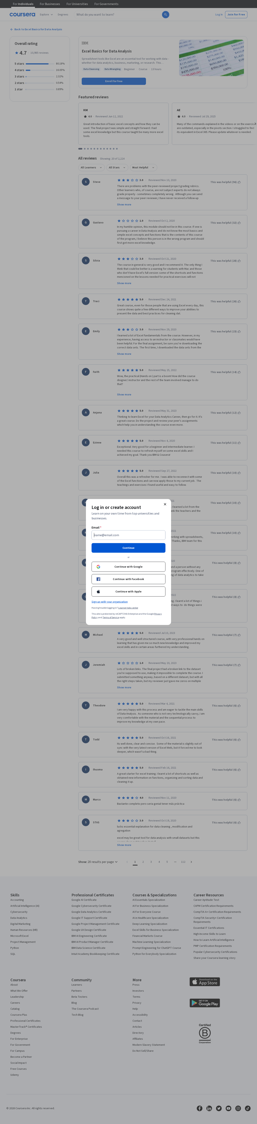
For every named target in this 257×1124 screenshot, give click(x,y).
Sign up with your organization (110, 602)
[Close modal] (165, 504)
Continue (128, 548)
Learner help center (128, 608)
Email (96, 528)
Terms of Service (111, 617)
